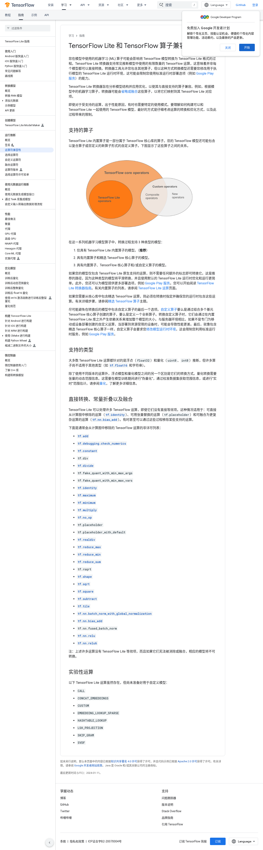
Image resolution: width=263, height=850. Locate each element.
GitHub (241, 5)
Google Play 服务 (157, 283)
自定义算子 (169, 309)
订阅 (218, 841)
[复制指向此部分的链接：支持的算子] (97, 130)
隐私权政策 (77, 841)
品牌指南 (167, 817)
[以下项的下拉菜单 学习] (72, 5)
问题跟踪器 (169, 798)
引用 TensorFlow (172, 824)
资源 (101, 5)
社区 (120, 5)
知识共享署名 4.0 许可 (124, 761)
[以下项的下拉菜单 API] (90, 5)
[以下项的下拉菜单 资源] (109, 5)
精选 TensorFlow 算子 (124, 301)
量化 (102, 383)
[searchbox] (27, 28)
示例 (34, 15)
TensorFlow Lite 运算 (153, 288)
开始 (247, 47)
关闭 (228, 48)
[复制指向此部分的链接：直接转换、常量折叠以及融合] (137, 399)
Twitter (65, 811)
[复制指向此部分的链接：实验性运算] (97, 672)
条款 (63, 841)
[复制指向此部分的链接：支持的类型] (97, 350)
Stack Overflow (171, 811)
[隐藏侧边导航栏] (49, 842)
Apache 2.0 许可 (187, 761)
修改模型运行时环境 (161, 329)
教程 (8, 15)
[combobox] (177, 5)
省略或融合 (129, 91)
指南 (21, 15)
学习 (64, 5)
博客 (63, 798)
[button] (27, 100)
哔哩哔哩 (66, 817)
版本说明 (167, 804)
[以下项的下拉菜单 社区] (128, 5)
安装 (51, 5)
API (82, 5)
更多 (140, 5)
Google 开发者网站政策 (88, 765)
